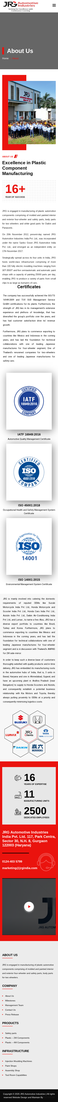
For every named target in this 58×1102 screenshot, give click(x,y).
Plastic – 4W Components (17, 1042)
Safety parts (11, 1033)
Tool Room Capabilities (16, 1075)
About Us (9, 996)
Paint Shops (11, 1066)
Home (5, 58)
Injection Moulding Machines (18, 1061)
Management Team (14, 1005)
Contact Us (10, 1010)
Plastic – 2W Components (17, 1038)
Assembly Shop (12, 1070)
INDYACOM (49, 1097)
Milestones (10, 1000)
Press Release (12, 1014)
